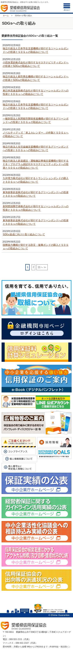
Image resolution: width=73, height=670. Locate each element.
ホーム (6, 15)
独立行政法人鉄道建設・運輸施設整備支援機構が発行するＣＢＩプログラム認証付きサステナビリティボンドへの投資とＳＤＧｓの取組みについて (36, 164)
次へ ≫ (42, 267)
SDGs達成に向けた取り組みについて (24, 234)
